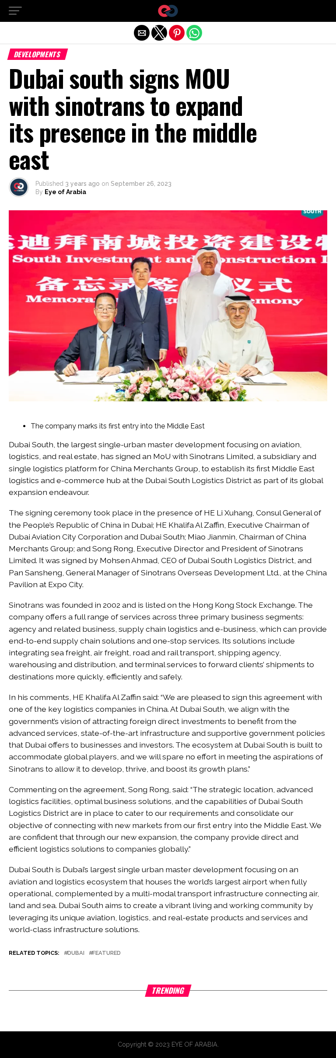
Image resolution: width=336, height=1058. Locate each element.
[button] (15, 11)
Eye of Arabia (65, 191)
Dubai (75, 953)
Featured (106, 953)
